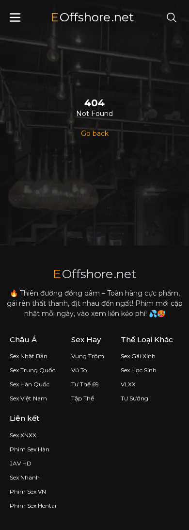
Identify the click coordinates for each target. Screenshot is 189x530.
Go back (95, 133)
